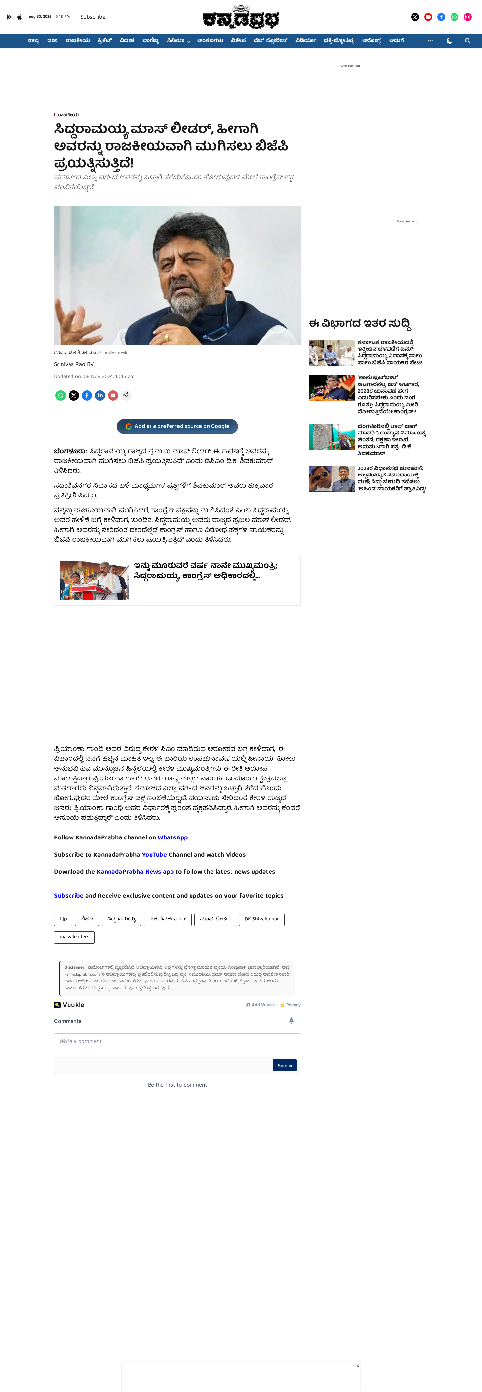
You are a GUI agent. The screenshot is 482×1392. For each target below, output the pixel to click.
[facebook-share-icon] (87, 399)
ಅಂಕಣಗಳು (210, 41)
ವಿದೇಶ (127, 41)
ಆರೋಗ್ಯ (371, 41)
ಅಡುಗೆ (396, 41)
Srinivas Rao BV (74, 365)
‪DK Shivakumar (262, 919)
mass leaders (74, 937)
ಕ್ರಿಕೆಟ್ (105, 41)
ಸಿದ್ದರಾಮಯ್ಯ (121, 919)
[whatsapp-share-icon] (60, 399)
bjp (63, 919)
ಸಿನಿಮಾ (175, 41)
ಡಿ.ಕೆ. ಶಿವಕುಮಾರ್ (167, 919)
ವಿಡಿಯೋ (305, 41)
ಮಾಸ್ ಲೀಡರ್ (215, 919)
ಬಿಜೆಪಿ (87, 919)
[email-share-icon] (113, 399)
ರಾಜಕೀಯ (78, 41)
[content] (168, 855)
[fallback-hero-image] (332, 353)
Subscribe (92, 17)
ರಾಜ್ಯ (33, 41)
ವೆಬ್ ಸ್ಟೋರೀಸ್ (271, 41)
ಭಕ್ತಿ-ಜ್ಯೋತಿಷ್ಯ (339, 41)
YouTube (154, 855)
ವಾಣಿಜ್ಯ (150, 41)
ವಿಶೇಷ (238, 41)
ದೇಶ (52, 41)
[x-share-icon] (74, 399)
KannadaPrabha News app (135, 872)
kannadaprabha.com (82, 974)
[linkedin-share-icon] (100, 399)
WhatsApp (173, 838)
